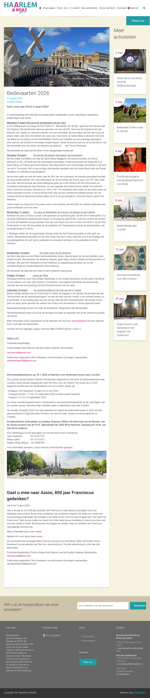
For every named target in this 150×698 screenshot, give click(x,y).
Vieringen (49, 8)
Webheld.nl (140, 692)
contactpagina (122, 674)
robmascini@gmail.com (19, 352)
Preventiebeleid (88, 640)
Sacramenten (89, 8)
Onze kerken (107, 8)
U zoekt (75, 8)
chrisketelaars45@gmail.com (21, 360)
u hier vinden (35, 531)
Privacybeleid (88, 636)
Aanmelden (139, 605)
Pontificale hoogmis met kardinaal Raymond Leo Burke (130, 180)
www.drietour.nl (79, 320)
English (133, 8)
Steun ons (138, 20)
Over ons (62, 8)
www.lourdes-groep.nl (61, 447)
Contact (122, 8)
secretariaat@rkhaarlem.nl (130, 664)
